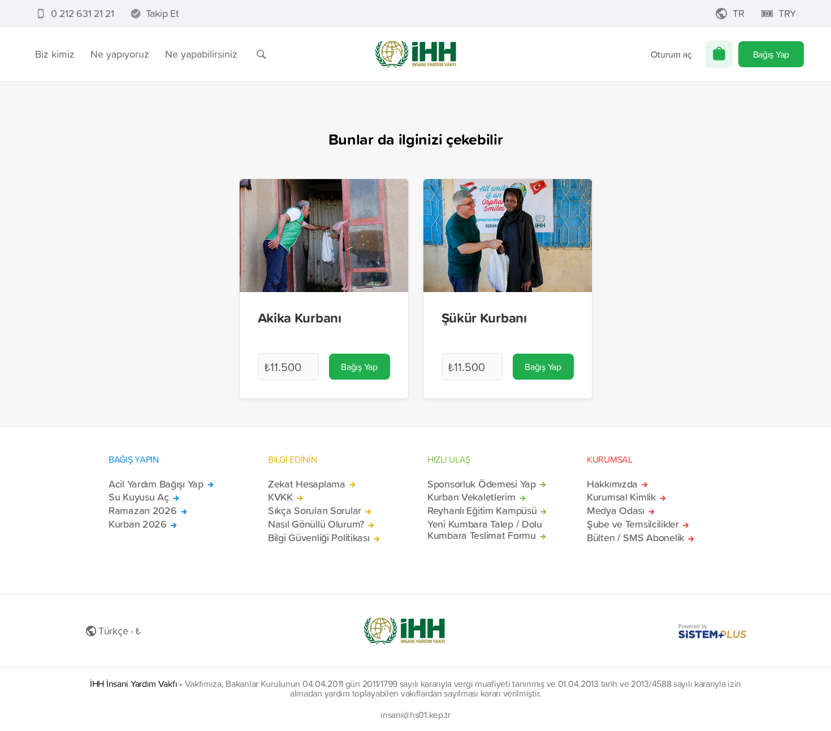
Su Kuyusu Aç (139, 497)
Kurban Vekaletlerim (471, 497)
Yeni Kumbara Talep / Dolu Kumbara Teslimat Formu (484, 530)
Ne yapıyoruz (119, 54)
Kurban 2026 (138, 524)
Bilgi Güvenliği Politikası (319, 537)
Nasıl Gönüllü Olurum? (316, 524)
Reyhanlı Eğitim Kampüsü (481, 510)
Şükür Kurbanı (484, 317)
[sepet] (719, 54)
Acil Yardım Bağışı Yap (156, 484)
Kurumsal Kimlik (621, 497)
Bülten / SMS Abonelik (635, 537)
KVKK (280, 497)
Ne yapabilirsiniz (201, 54)
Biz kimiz (55, 54)
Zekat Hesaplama (306, 484)
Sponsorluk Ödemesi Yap (481, 484)
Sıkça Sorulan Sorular (314, 510)
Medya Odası (615, 510)
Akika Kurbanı (299, 317)
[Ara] (261, 54)
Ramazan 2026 (143, 510)
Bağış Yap (771, 54)
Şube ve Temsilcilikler (633, 524)
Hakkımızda (612, 484)
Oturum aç (671, 54)
